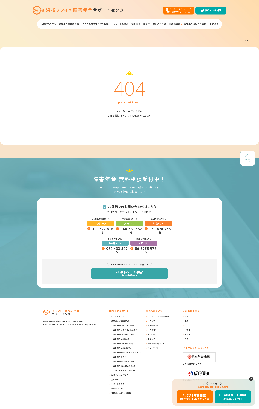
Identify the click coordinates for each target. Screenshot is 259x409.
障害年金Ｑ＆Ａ (119, 357)
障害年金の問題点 (121, 339)
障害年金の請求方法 (122, 348)
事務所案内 (174, 23)
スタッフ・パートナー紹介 (158, 316)
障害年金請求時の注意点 (124, 366)
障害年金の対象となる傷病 (125, 334)
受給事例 (135, 23)
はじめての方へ (48, 23)
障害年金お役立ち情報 (195, 23)
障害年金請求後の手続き (124, 361)
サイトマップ (153, 348)
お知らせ (214, 23)
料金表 (146, 23)
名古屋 (188, 334)
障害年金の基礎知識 (194, 31)
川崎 (187, 321)
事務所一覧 (167, 31)
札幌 (187, 316)
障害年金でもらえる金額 (123, 325)
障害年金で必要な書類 (63, 31)
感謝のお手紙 (159, 23)
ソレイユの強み (120, 23)
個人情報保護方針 (156, 343)
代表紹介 (152, 321)
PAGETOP (248, 160)
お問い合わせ (154, 339)
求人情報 (152, 330)
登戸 (187, 325)
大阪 (187, 339)
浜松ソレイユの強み (119, 375)
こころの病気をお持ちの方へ (96, 23)
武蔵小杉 (189, 330)
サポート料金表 (118, 384)
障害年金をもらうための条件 (125, 330)
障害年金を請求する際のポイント (127, 352)
